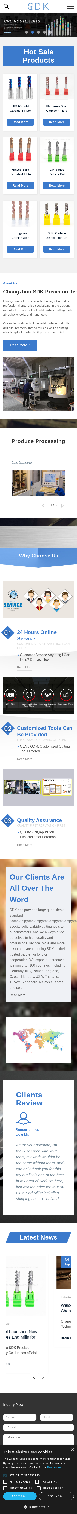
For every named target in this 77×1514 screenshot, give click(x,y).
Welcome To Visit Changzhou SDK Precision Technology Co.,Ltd (49, 1311)
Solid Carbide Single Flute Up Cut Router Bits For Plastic (56, 236)
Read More (20, 122)
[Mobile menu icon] (70, 6)
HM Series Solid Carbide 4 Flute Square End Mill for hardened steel (57, 109)
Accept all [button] (20, 1496)
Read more (54, 1467)
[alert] (38, 1479)
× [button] (72, 1450)
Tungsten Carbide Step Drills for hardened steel (20, 236)
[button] (26, 32)
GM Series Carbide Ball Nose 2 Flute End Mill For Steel (56, 173)
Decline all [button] (56, 1496)
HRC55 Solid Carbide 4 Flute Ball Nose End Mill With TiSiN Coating (20, 173)
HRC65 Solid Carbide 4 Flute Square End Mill (20, 109)
